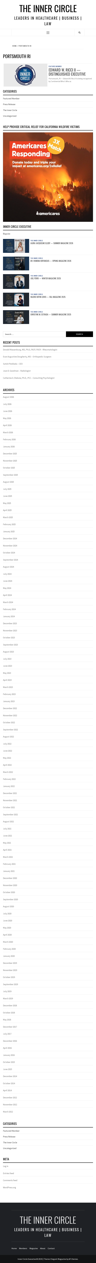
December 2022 (10, 708)
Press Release (9, 104)
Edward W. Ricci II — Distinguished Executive (67, 72)
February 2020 (9, 949)
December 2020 (10, 878)
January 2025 (9, 531)
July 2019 (7, 991)
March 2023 (8, 687)
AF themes (73, 1259)
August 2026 (8, 397)
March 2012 (8, 1111)
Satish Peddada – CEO (13, 363)
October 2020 (9, 892)
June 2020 (7, 920)
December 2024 (10, 538)
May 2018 (7, 1019)
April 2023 (7, 680)
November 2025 (10, 460)
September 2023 (10, 644)
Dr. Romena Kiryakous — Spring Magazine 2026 (50, 260)
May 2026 (7, 418)
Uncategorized (9, 116)
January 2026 (9, 446)
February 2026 (9, 439)
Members (23, 1248)
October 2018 (9, 1012)
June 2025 (7, 496)
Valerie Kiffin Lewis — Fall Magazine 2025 (48, 296)
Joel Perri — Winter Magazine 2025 (45, 278)
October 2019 (9, 977)
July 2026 (7, 404)
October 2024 (9, 552)
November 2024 (10, 545)
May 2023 (7, 673)
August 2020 (8, 906)
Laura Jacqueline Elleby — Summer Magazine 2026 (51, 243)
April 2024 (7, 595)
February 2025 (9, 524)
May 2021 (7, 842)
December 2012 (10, 1097)
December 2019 (10, 963)
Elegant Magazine (58, 1259)
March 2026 (8, 432)
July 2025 (7, 489)
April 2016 (7, 1048)
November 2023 (10, 630)
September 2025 (10, 475)
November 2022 (10, 715)
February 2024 (9, 609)
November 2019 (10, 970)
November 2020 (10, 885)
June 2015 (7, 1069)
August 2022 (8, 736)
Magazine (34, 1248)
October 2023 (9, 637)
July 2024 (7, 574)
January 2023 (9, 701)
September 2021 (10, 814)
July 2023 (7, 658)
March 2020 (8, 942)
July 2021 (7, 828)
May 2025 (7, 503)
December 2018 (10, 1005)
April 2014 (7, 1090)
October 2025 (9, 467)
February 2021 (9, 864)
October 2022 (9, 722)
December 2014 (10, 1076)
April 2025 (7, 510)
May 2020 (7, 927)
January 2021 (9, 871)
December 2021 (10, 793)
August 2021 (8, 821)
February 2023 (9, 694)
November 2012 (10, 1104)
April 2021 (7, 849)
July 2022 (7, 743)
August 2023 (8, 651)
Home (14, 1248)
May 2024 (7, 588)
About (42, 1248)
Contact (51, 1248)
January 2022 (9, 786)
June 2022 (7, 750)
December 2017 (10, 1026)
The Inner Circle (48, 8)
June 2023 (7, 665)
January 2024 (9, 616)
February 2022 (9, 779)
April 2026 (7, 425)
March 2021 (8, 857)
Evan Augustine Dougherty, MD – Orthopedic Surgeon (27, 356)
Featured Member (55, 66)
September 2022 (10, 729)
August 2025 (8, 482)
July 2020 (7, 913)
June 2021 (7, 835)
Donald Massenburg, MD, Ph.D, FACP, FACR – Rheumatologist (30, 349)
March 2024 (8, 602)
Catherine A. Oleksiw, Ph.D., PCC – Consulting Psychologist (28, 378)
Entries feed (8, 1173)
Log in (5, 1166)
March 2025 (8, 517)
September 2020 (10, 899)
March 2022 (8, 772)
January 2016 (9, 1055)
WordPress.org (9, 1187)
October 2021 (9, 807)
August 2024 (8, 566)
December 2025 (10, 453)
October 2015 (9, 1062)
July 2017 (7, 1033)
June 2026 (7, 411)
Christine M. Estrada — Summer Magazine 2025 (50, 314)
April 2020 (7, 934)
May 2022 (7, 758)
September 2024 (10, 559)
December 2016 (10, 1041)
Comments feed (10, 1180)
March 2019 (8, 998)
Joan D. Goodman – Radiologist (17, 370)
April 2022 (7, 765)
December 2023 (10, 623)
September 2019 (10, 984)
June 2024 (7, 581)
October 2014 (9, 1083)
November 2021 (10, 800)
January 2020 (9, 956)
